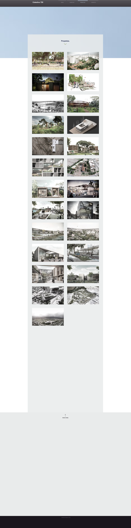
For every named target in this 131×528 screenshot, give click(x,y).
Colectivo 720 (38, 2)
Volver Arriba (65, 417)
